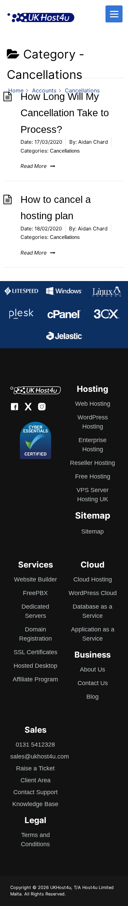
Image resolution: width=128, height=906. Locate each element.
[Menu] (114, 13)
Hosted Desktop (35, 665)
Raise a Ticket (35, 768)
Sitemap (92, 531)
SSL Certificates (35, 652)
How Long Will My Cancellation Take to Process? (64, 113)
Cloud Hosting (92, 579)
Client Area (35, 780)
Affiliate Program (35, 679)
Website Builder (35, 579)
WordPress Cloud (93, 593)
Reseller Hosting (92, 462)
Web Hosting (92, 403)
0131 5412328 (35, 744)
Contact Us (92, 683)
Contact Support (35, 792)
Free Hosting (92, 476)
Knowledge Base (35, 804)
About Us (92, 669)
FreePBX (35, 593)
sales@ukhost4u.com (39, 756)
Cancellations (65, 151)
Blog (92, 696)
